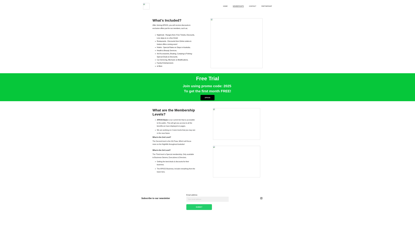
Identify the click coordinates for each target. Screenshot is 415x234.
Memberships (238, 6)
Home (225, 6)
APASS (207, 97)
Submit (199, 207)
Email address (191, 195)
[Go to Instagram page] (261, 198)
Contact (252, 6)
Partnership (266, 6)
